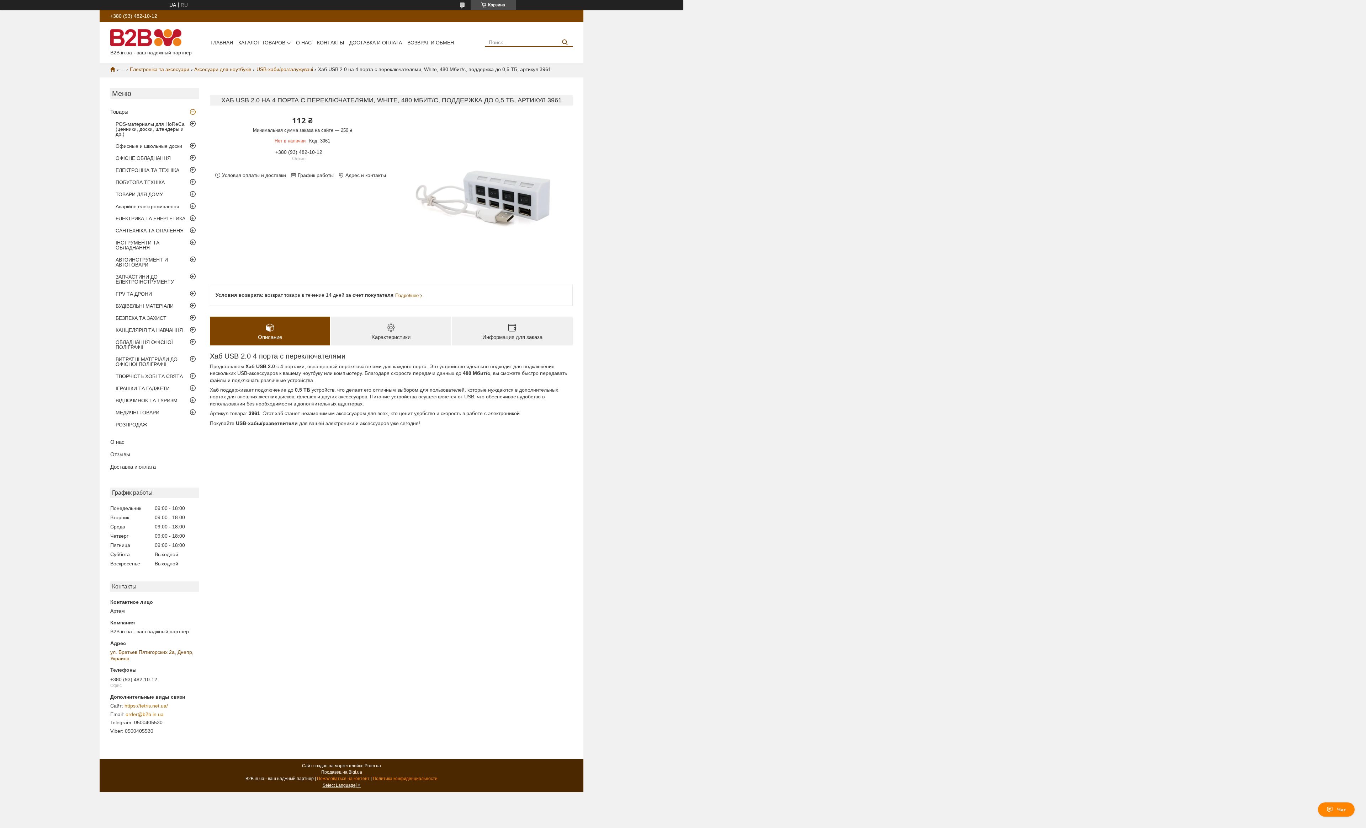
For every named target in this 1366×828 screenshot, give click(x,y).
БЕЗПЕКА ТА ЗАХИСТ (141, 318)
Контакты (330, 42)
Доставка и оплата (375, 42)
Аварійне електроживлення (147, 206)
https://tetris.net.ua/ (146, 706)
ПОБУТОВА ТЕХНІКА (140, 182)
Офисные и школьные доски (149, 146)
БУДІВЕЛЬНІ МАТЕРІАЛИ (145, 306)
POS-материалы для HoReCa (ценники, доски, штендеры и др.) (150, 129)
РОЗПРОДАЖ (131, 425)
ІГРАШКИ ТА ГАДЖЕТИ (143, 388)
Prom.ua (373, 765)
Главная (222, 42)
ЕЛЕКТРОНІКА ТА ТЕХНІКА (147, 170)
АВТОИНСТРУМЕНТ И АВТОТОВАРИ (142, 262)
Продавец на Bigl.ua (341, 772)
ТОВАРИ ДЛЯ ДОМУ (139, 194)
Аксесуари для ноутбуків (222, 69)
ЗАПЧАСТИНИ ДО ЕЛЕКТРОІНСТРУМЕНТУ (145, 279)
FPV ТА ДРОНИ (134, 294)
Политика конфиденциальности (405, 778)
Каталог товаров (261, 42)
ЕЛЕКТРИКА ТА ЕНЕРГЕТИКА (150, 218)
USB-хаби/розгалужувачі (284, 69)
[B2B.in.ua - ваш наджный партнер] (145, 37)
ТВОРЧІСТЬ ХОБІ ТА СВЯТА (149, 376)
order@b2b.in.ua (145, 714)
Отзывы (120, 454)
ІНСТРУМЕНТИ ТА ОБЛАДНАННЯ (137, 245)
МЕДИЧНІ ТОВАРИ (137, 412)
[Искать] (565, 42)
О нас (304, 42)
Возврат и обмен (430, 42)
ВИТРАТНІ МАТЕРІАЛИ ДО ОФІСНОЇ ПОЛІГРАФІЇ (147, 361)
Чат (1341, 809)
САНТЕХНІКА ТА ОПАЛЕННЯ (150, 230)
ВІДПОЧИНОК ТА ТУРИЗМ (147, 400)
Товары (119, 112)
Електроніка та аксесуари (159, 69)
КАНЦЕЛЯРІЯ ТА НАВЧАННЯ (149, 330)
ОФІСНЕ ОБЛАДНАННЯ (143, 158)
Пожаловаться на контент (343, 778)
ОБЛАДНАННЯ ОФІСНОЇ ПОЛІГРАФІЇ (144, 344)
